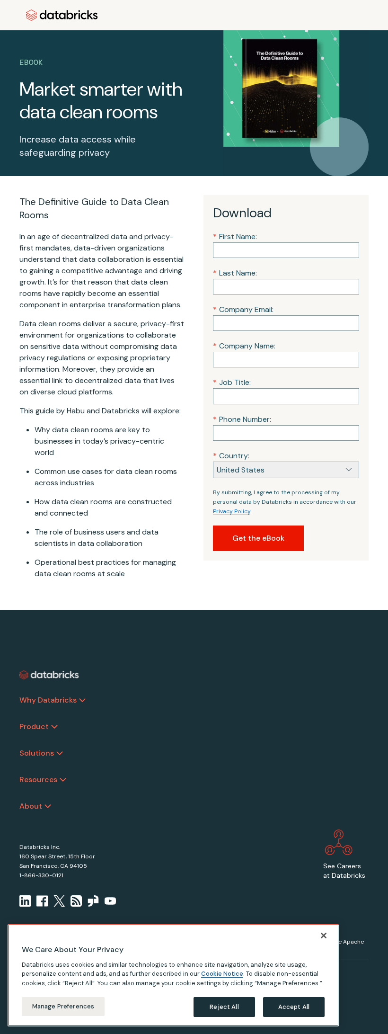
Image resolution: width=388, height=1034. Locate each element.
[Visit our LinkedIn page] (25, 901)
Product (34, 726)
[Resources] (63, 779)
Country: (231, 456)
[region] (173, 975)
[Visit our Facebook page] (42, 901)
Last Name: (235, 273)
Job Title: (232, 382)
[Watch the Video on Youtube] (110, 901)
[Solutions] (59, 753)
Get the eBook (258, 538)
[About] (47, 806)
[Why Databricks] (82, 700)
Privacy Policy (231, 511)
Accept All (293, 1007)
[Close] (323, 935)
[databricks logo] (49, 675)
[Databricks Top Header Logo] (62, 15)
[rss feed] (76, 901)
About (30, 806)
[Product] (54, 726)
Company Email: (243, 309)
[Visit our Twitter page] (59, 901)
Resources (38, 779)
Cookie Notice (222, 974)
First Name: (235, 236)
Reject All (224, 1007)
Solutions (36, 753)
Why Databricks (48, 700)
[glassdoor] (93, 901)
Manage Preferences (63, 1006)
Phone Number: (242, 419)
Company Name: (244, 346)
